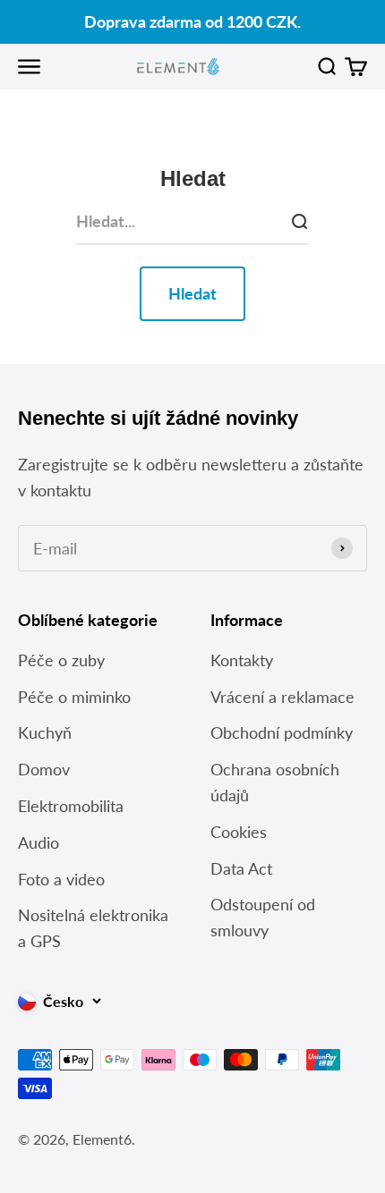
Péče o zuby (61, 660)
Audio (38, 842)
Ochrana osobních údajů (274, 782)
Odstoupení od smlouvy (262, 917)
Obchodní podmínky (281, 732)
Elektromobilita (71, 806)
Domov (44, 769)
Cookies (238, 832)
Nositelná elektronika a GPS (93, 928)
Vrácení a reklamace (282, 696)
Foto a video (61, 879)
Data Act (241, 868)
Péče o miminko (74, 696)
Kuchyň (45, 732)
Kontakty (241, 660)
